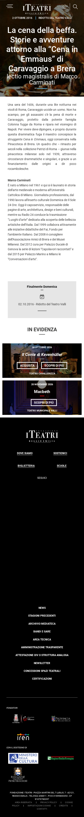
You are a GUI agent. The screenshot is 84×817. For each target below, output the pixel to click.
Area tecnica (42, 639)
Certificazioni (42, 678)
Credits (63, 805)
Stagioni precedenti (42, 615)
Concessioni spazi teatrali (42, 670)
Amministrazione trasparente (42, 647)
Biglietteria (26, 465)
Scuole (62, 465)
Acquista (27, 365)
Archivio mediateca (42, 623)
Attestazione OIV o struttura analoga (42, 655)
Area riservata (23, 802)
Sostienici (60, 453)
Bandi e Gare (42, 631)
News (42, 607)
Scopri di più (55, 366)
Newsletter (42, 663)
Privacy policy (48, 802)
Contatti (42, 809)
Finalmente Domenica (42, 286)
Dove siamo (25, 453)
